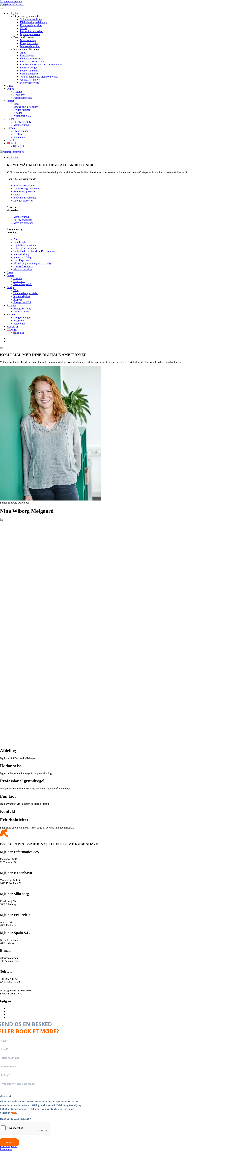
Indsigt (10, 100)
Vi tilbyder (12, 13)
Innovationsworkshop (31, 31)
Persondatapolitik (22, 97)
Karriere (11, 128)
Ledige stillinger (22, 131)
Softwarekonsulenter (31, 19)
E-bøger (17, 112)
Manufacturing (28, 40)
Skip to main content (11, 1)
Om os (10, 88)
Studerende (19, 137)
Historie (17, 91)
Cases (10, 85)
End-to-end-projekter (31, 25)
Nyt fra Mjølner (21, 109)
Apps (23, 52)
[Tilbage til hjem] (12, 4)
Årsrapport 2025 (22, 115)
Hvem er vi (19, 94)
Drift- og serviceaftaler (32, 61)
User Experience (29, 73)
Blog (16, 103)
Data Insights (27, 55)
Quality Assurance (30, 79)
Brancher (11, 118)
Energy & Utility (22, 121)
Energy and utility (29, 43)
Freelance (18, 134)
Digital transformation (31, 58)
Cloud (23, 28)
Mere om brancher (30, 46)
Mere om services (29, 82)
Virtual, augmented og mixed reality (39, 76)
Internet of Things (29, 70)
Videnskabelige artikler (25, 106)
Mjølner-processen (30, 34)
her (14, 1112)
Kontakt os (12, 140)
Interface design (28, 67)
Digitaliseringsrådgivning (33, 22)
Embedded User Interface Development (41, 64)
